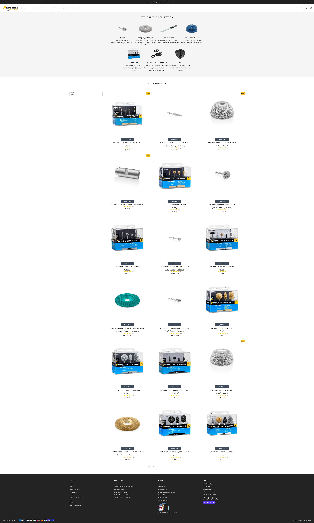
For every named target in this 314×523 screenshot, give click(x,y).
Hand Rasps (73, 492)
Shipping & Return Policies (166, 492)
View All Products (75, 505)
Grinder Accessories (76, 497)
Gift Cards (73, 503)
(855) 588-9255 (207, 486)
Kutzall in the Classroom (122, 497)
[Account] (306, 8)
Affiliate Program (119, 489)
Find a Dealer (77, 8)
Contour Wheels (75, 495)
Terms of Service (163, 495)
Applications (54, 8)
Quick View (127, 139)
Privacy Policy (162, 489)
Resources (42, 8)
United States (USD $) (292, 8)
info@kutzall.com (208, 484)
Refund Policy (162, 497)
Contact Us (161, 486)
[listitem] (157, 2)
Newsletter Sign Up (164, 500)
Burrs (71, 484)
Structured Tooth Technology (123, 486)
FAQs (115, 484)
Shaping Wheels (75, 489)
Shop (22, 8)
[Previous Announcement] (140, 2)
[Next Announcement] (174, 2)
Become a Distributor (121, 492)
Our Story (66, 8)
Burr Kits (72, 486)
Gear (71, 500)
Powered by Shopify (297, 520)
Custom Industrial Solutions (123, 495)
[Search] (302, 9)
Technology (32, 8)
